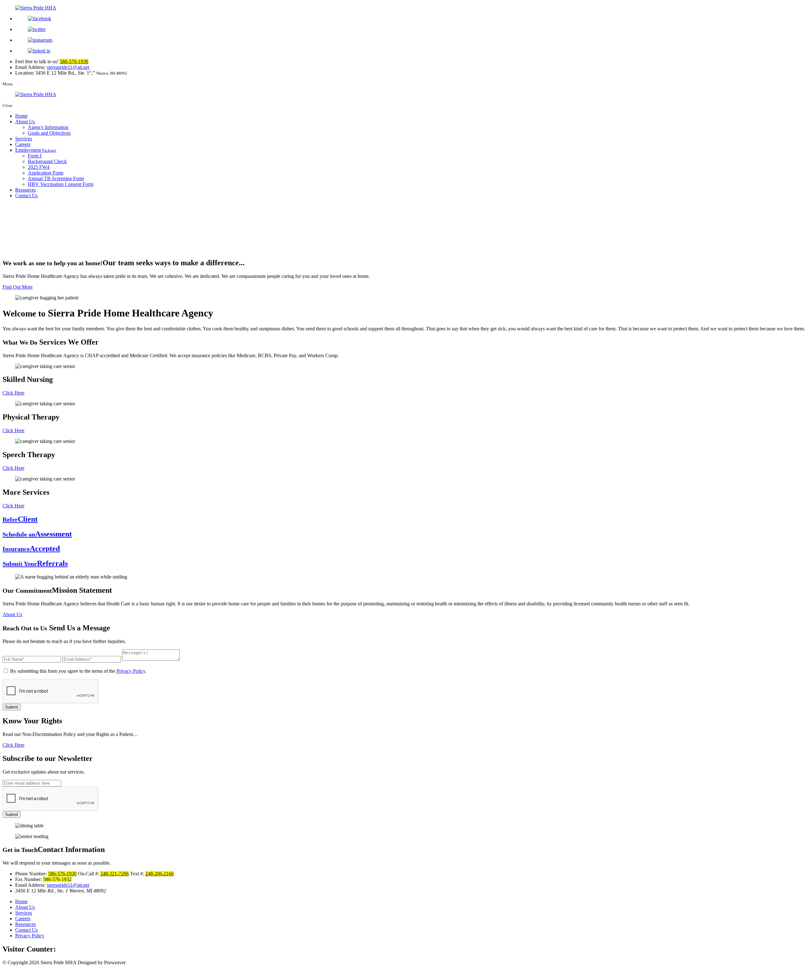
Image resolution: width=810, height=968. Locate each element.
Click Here (13, 392)
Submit (11, 707)
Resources (25, 190)
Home (21, 116)
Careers (22, 144)
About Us (25, 121)
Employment (35, 150)
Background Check (47, 161)
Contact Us (26, 195)
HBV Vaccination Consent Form (60, 184)
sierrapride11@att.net (68, 67)
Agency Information (48, 127)
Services (23, 138)
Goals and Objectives (49, 133)
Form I (34, 155)
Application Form (45, 172)
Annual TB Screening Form (56, 178)
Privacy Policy (130, 671)
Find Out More (18, 287)
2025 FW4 (38, 167)
